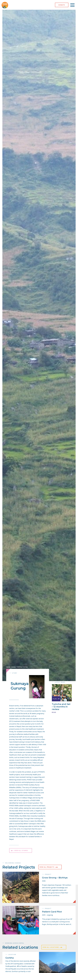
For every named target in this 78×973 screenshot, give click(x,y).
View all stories (21, 850)
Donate (61, 5)
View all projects (46, 867)
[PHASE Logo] (5, 5)
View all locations (51, 947)
